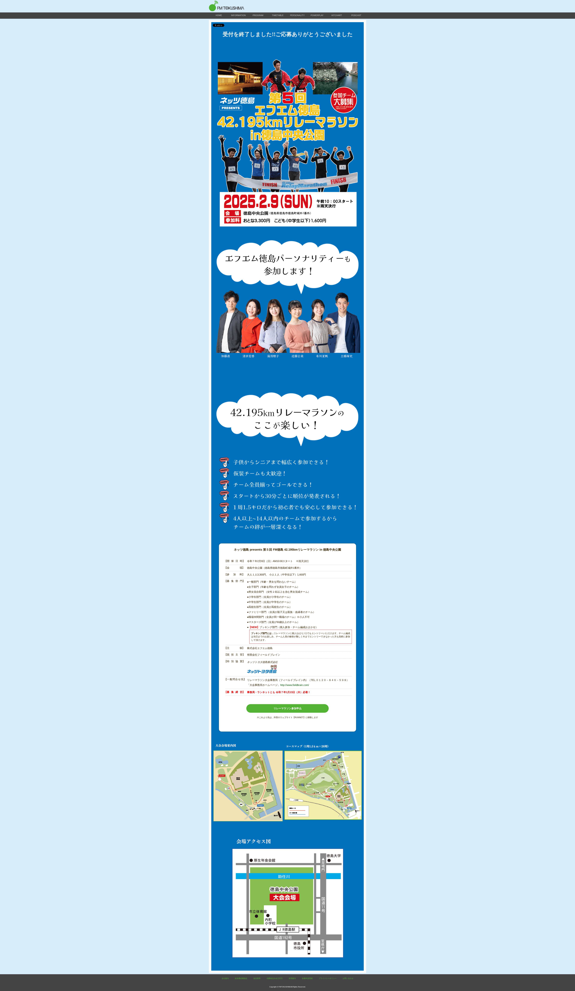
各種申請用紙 (307, 978)
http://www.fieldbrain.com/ (294, 685)
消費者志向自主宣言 (275, 978)
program (258, 15)
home (219, 15)
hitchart (336, 15)
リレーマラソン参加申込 (288, 708)
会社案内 (225, 978)
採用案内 (292, 978)
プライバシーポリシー (328, 978)
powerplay (317, 15)
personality (297, 15)
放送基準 (257, 978)
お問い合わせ (348, 978)
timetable (277, 15)
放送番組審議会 (241, 978)
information (238, 15)
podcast (356, 15)
